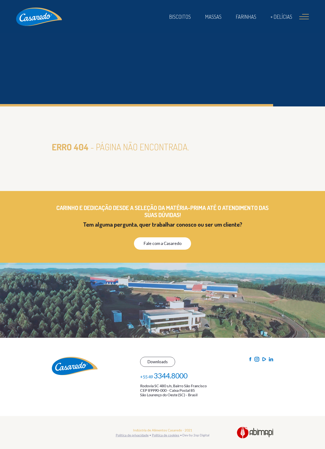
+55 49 (163, 375)
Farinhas (246, 16)
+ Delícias (281, 16)
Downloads (158, 361)
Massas (213, 16)
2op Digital (201, 435)
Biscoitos (180, 16)
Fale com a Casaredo (162, 243)
